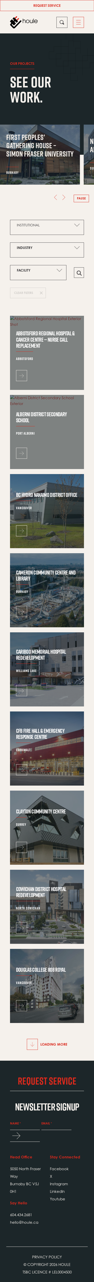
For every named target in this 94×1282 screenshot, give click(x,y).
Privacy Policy (47, 1257)
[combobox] (47, 225)
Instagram (59, 1184)
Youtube (57, 1199)
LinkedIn (57, 1191)
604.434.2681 (21, 1214)
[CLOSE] (61, 22)
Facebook (59, 1168)
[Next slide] (66, 198)
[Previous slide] (53, 198)
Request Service (47, 6)
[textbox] (43, 248)
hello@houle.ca (24, 1222)
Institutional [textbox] (28, 225)
